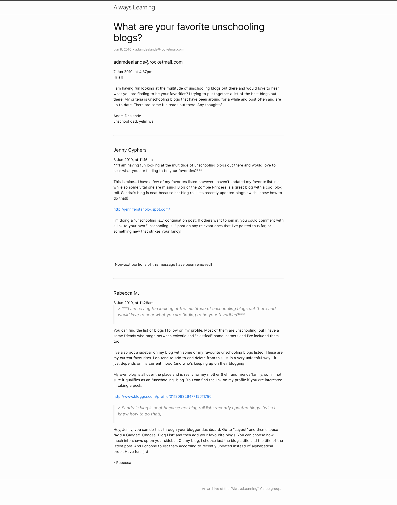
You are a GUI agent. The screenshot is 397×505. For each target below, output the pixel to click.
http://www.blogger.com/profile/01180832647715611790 (162, 396)
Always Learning (134, 7)
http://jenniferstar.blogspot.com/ (141, 209)
